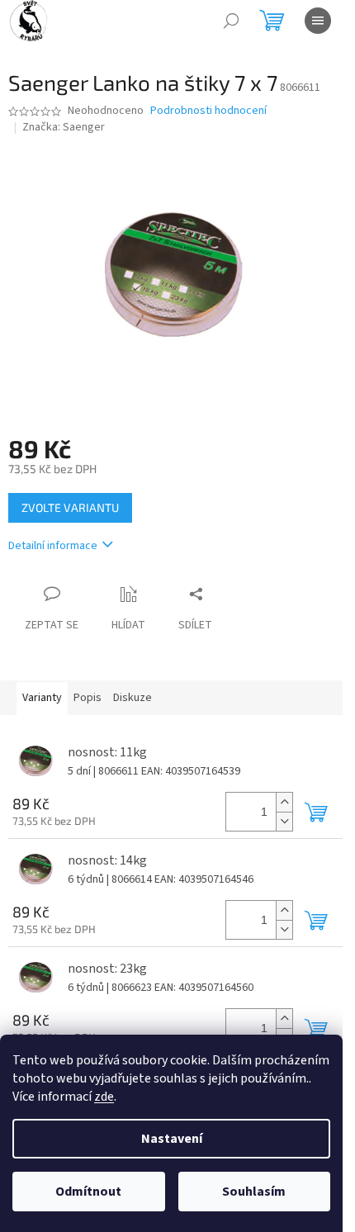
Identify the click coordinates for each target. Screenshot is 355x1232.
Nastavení (171, 1139)
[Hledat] (231, 20)
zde (104, 1096)
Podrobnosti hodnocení (208, 111)
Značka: (63, 127)
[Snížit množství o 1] (284, 821)
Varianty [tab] (42, 697)
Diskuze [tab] (132, 697)
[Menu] (317, 20)
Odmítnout (88, 1191)
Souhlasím (254, 1191)
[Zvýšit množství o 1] (284, 802)
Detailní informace (52, 546)
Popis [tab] (87, 697)
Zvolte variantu (70, 507)
